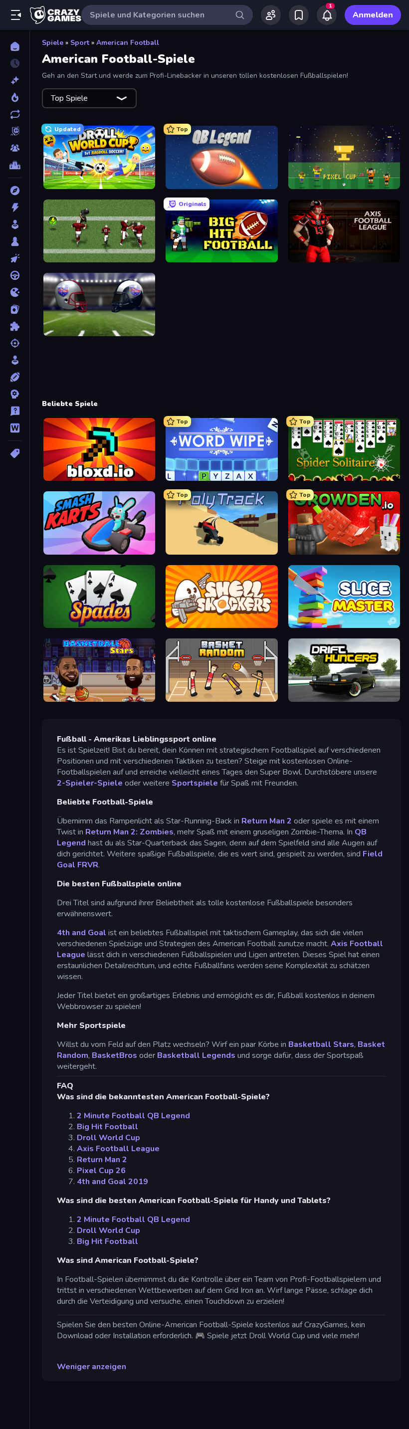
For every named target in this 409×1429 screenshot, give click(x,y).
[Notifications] (327, 15)
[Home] (14, 46)
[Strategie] (14, 394)
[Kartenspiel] (14, 309)
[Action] (14, 207)
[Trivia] (14, 411)
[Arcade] (14, 224)
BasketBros (114, 1055)
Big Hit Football (107, 1126)
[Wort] (14, 427)
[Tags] (14, 453)
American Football (127, 42)
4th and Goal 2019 (112, 1181)
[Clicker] (14, 258)
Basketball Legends (196, 1055)
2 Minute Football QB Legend (133, 1115)
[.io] (14, 292)
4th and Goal (81, 932)
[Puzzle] (14, 326)
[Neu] (14, 80)
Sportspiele (195, 783)
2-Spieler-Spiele (90, 783)
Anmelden (373, 14)
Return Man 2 (266, 821)
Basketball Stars (321, 1044)
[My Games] (299, 15)
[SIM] (14, 360)
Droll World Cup (108, 1137)
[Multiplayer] (14, 148)
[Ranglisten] (14, 165)
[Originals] (14, 131)
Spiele (52, 42)
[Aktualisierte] (14, 114)
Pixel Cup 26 (101, 1170)
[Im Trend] (14, 97)
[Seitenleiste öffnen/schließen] (16, 15)
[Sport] (14, 377)
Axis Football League (118, 1148)
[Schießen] (14, 343)
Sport (79, 42)
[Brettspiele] (14, 241)
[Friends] (271, 15)
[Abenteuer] (14, 190)
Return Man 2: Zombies (129, 831)
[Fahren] (14, 275)
